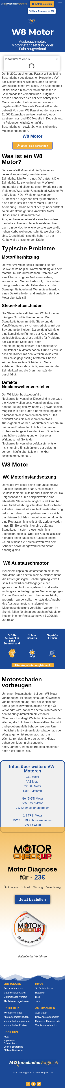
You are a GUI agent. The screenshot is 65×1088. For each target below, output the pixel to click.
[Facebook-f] (33, 1084)
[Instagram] (28, 1084)
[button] (60, 4)
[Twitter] (39, 1084)
